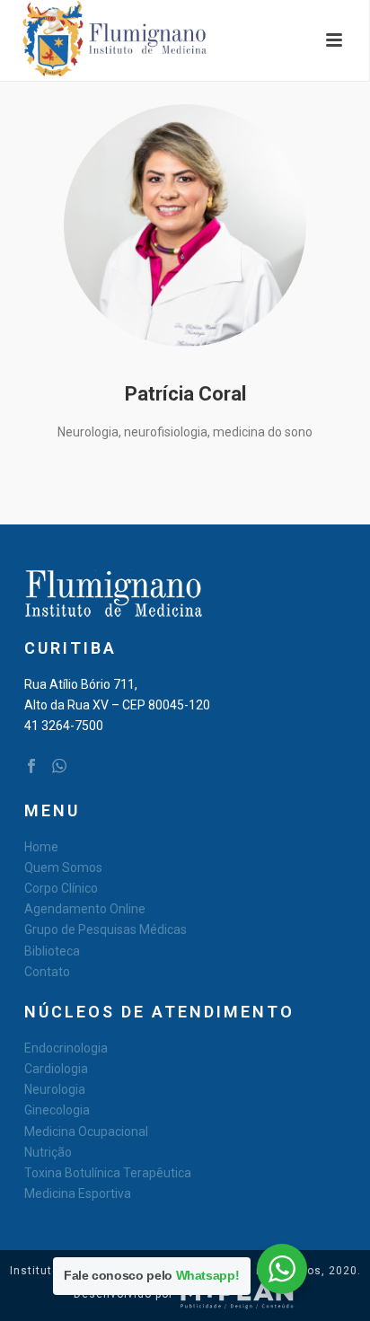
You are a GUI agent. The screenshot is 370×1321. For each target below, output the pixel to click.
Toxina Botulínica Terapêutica (107, 1173)
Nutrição (48, 1152)
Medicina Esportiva (77, 1193)
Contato (47, 971)
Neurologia (54, 1089)
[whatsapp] (59, 767)
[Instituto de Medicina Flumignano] (97, 40)
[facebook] (31, 767)
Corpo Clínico (61, 888)
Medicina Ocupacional (86, 1131)
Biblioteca (52, 951)
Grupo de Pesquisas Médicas (105, 929)
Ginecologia (57, 1110)
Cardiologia (56, 1068)
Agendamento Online (84, 909)
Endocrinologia (66, 1048)
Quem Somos (63, 867)
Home (41, 847)
